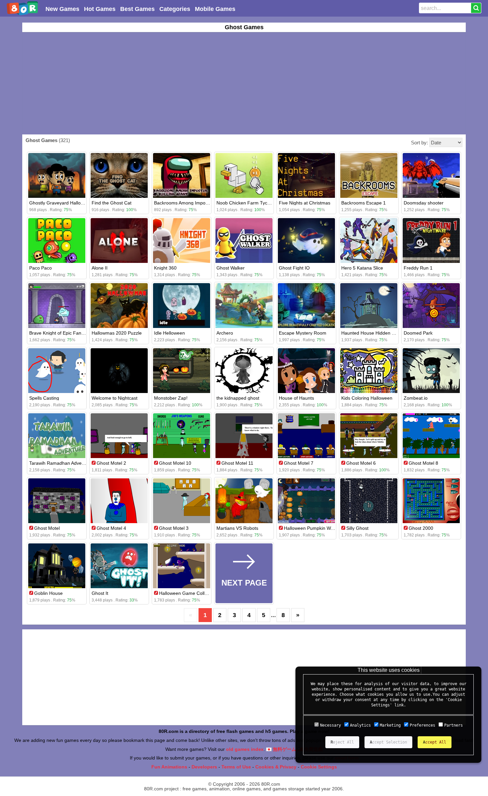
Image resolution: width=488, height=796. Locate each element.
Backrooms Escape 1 (363, 202)
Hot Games (100, 9)
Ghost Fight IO (294, 268)
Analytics (360, 725)
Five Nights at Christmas (304, 202)
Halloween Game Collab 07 (187, 593)
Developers (204, 766)
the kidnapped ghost (237, 398)
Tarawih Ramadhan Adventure (61, 463)
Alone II (100, 268)
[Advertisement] (244, 83)
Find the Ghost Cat (111, 202)
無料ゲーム (284, 749)
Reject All (342, 742)
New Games (62, 9)
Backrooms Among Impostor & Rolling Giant (200, 202)
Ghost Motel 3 (174, 528)
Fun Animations (169, 766)
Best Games (137, 9)
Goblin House (48, 593)
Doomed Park (418, 333)
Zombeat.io (416, 398)
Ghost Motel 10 (175, 463)
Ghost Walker (230, 268)
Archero (224, 333)
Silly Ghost (357, 528)
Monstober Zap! (171, 398)
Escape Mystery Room (302, 333)
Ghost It (100, 593)
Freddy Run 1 (418, 268)
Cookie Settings (319, 766)
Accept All (434, 742)
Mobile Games (215, 9)
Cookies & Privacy (275, 766)
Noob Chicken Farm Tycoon (245, 202)
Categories (174, 9)
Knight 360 (165, 268)
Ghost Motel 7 (298, 463)
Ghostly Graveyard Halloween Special (69, 202)
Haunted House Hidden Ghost (372, 333)
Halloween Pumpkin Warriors (314, 528)
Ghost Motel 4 (111, 528)
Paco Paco (40, 268)
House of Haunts (296, 398)
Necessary (330, 725)
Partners (453, 725)
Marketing (390, 725)
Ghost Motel (47, 528)
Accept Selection (388, 742)
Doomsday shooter (424, 202)
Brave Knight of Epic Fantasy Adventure (71, 333)
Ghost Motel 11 (237, 463)
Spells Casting (44, 398)
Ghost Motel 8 (423, 463)
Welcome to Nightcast (114, 398)
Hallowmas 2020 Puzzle (117, 333)
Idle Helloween (169, 333)
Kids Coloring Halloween (366, 398)
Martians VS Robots (237, 528)
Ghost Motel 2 (111, 463)
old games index (245, 749)
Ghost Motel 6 (361, 463)
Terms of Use (236, 766)
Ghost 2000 (421, 528)
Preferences (422, 725)
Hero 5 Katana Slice (362, 268)
